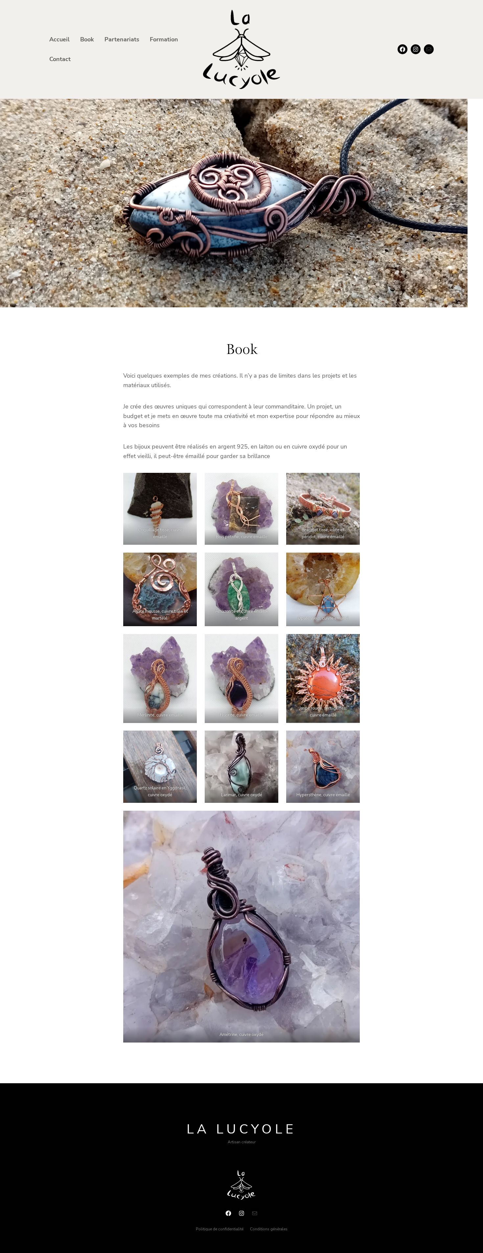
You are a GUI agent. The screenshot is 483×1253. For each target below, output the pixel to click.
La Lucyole (241, 1129)
